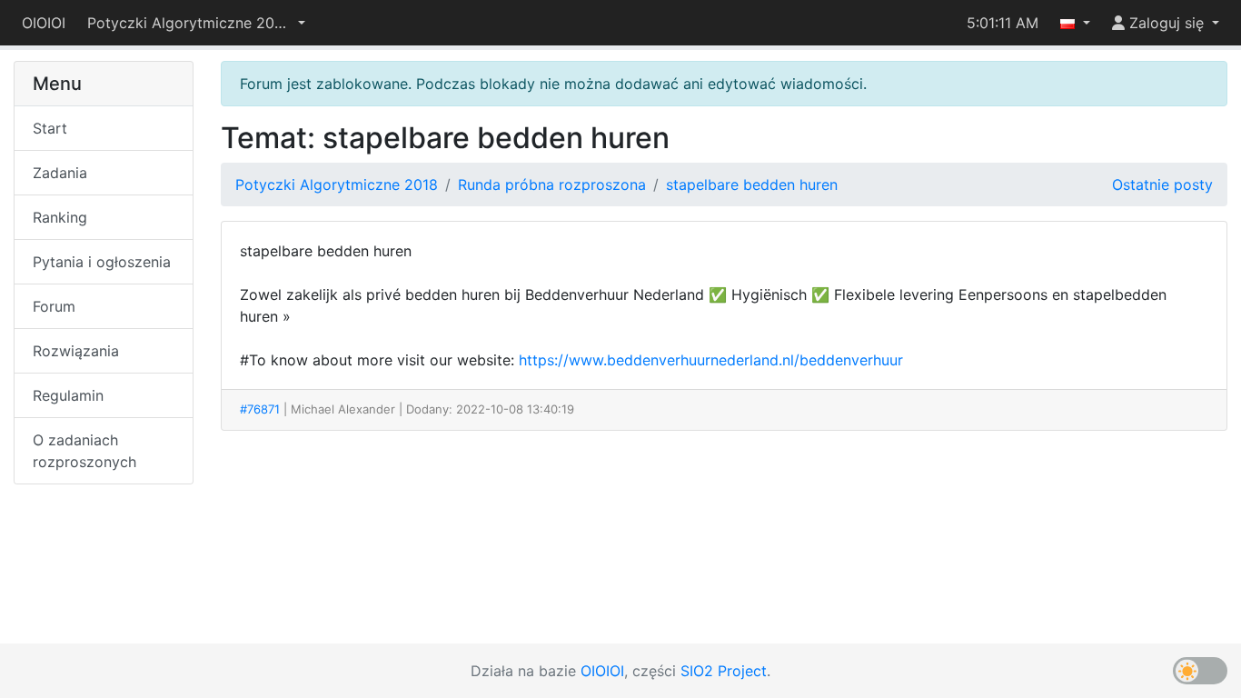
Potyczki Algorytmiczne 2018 (336, 184)
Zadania (60, 173)
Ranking (60, 217)
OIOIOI (43, 23)
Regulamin (68, 395)
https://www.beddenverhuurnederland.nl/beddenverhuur (711, 360)
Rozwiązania (76, 351)
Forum (54, 306)
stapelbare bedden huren (752, 184)
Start (50, 128)
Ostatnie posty (1162, 184)
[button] (196, 22)
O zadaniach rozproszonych (84, 451)
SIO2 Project (723, 671)
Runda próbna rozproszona (552, 184)
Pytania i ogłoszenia (102, 262)
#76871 (260, 409)
